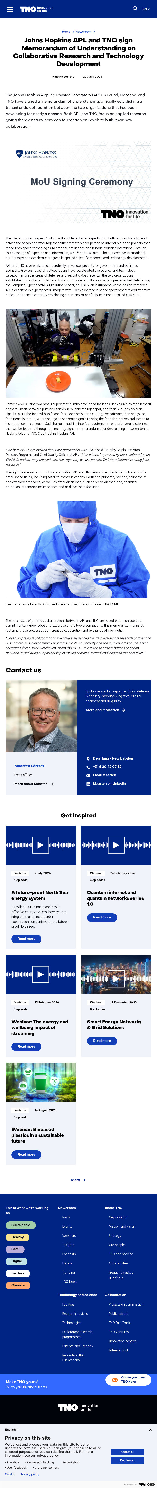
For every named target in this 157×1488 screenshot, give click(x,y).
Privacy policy (29, 1474)
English (10, 1429)
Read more (26, 940)
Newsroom (67, 1208)
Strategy (115, 1236)
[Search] (135, 8)
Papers (67, 1263)
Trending (68, 1272)
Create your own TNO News (133, 1379)
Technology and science (77, 1295)
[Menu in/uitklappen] (10, 9)
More (75, 1180)
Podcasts (69, 1254)
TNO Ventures (119, 1332)
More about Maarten (31, 784)
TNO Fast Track (119, 1323)
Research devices (75, 1314)
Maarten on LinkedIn (109, 783)
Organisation (118, 1217)
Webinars (69, 1236)
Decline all (127, 1460)
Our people (117, 1245)
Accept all (127, 1452)
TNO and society (121, 1254)
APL (73, 253)
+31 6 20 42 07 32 (107, 767)
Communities (118, 1263)
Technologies (71, 1323)
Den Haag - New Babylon (113, 758)
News (66, 1217)
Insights (68, 1245)
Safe (15, 1249)
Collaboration (115, 1295)
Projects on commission (126, 1304)
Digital (16, 1261)
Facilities (68, 1304)
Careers (18, 1285)
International (118, 1350)
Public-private (119, 1314)
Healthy (17, 1237)
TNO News (69, 1282)
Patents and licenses (77, 1346)
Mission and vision (122, 1226)
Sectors (17, 1273)
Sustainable (20, 1225)
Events (67, 1226)
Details (9, 1474)
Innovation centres (123, 1341)
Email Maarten (104, 775)
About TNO (114, 1208)
